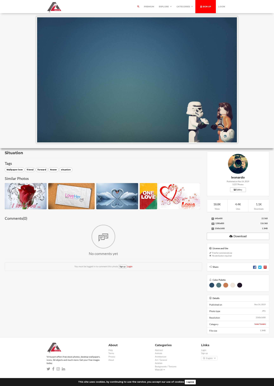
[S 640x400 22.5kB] (208, 218)
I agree (190, 382)
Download (240, 236)
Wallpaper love (15, 169)
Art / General (161, 360)
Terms (111, 353)
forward (41, 169)
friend (30, 169)
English (209, 358)
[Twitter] (259, 267)
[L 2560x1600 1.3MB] (208, 228)
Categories (183, 6)
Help (110, 350)
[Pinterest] (265, 267)
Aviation (158, 363)
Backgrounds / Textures (165, 366)
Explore (164, 6)
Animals (158, 353)
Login (221, 6)
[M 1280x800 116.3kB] (208, 223)
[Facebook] (254, 267)
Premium (149, 6)
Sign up (206, 6)
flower (53, 169)
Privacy (111, 357)
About (111, 360)
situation (66, 169)
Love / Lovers (260, 324)
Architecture (160, 357)
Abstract (159, 350)
